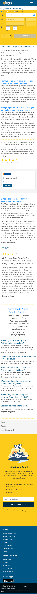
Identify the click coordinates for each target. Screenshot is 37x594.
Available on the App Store (8, 580)
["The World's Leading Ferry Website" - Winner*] (7, 3)
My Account (7, 559)
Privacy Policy (21, 511)
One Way (11, 11)
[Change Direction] (34, 15)
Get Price (7, 186)
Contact (6, 562)
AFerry (5, 530)
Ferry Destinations (9, 533)
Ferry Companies (9, 536)
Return (4, 11)
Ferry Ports (7, 542)
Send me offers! (20, 505)
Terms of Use (7, 568)
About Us (6, 565)
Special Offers (8, 549)
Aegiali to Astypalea (8, 412)
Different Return (20, 11)
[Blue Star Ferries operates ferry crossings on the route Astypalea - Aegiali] (19, 174)
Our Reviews (7, 546)
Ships (5, 552)
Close (26, 586)
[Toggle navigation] (31, 3)
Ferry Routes (7, 539)
